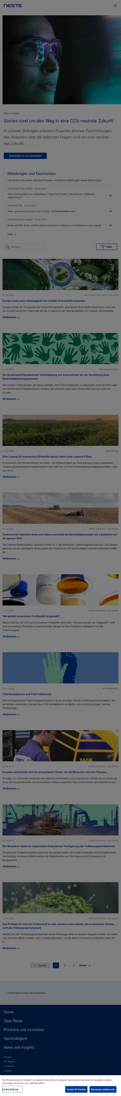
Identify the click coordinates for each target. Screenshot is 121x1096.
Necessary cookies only (103, 1089)
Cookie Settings (10, 1089)
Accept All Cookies (76, 1089)
